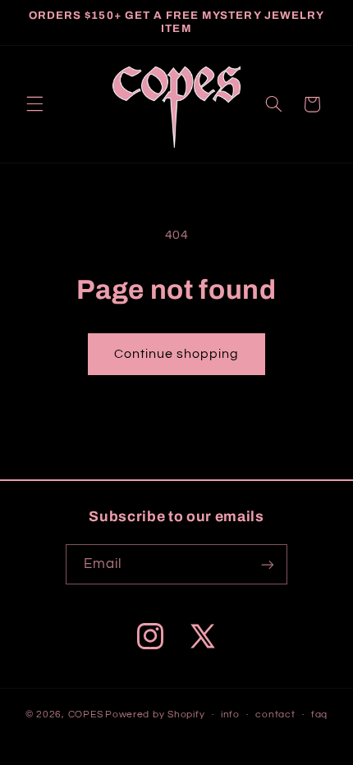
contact (275, 714)
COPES (85, 714)
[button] (34, 104)
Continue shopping (177, 353)
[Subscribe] (268, 564)
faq (319, 714)
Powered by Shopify (154, 714)
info (230, 714)
